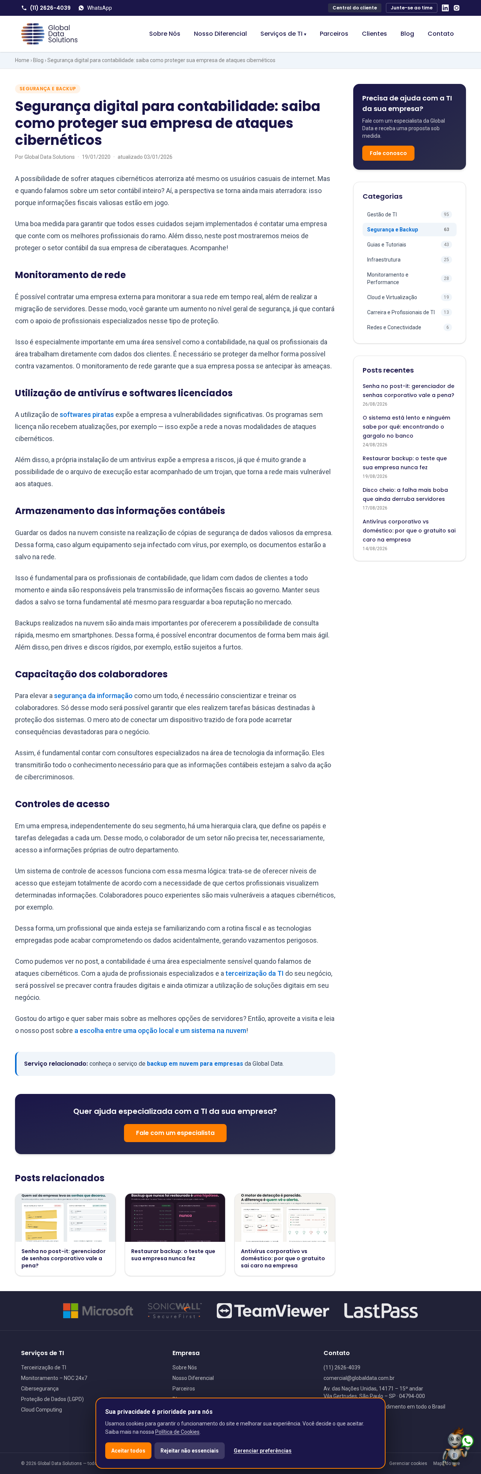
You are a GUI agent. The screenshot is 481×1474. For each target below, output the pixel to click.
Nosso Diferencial (220, 33)
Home (22, 60)
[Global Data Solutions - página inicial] (49, 33)
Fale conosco (388, 153)
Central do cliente (355, 8)
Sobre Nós (164, 33)
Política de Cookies (177, 1432)
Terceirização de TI (43, 1367)
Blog (407, 33)
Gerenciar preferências (263, 1451)
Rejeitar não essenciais (189, 1451)
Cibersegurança (40, 1389)
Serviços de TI (283, 33)
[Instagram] (456, 8)
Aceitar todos (128, 1451)
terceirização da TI (254, 973)
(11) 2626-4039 (50, 8)
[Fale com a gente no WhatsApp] (458, 1447)
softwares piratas (87, 414)
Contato (441, 33)
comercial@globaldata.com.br (359, 1378)
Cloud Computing (41, 1410)
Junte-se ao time (412, 8)
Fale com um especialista (175, 1133)
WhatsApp (99, 8)
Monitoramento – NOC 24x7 (54, 1378)
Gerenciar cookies (408, 1463)
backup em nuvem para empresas (195, 1063)
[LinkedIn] (445, 8)
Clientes (374, 33)
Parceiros (334, 33)
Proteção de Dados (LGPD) (52, 1399)
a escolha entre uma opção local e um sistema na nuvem (160, 1030)
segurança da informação (93, 696)
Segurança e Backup (48, 88)
